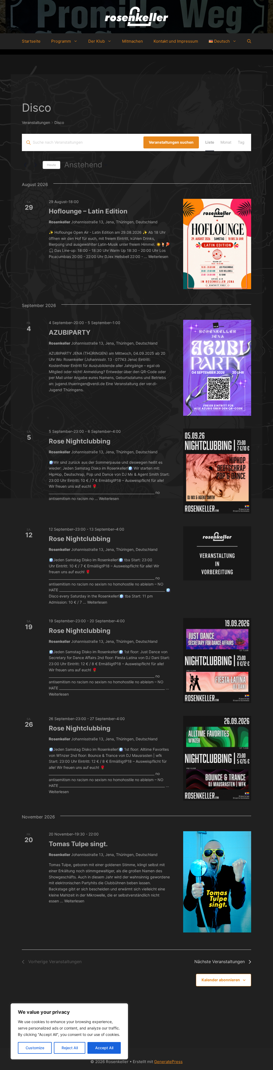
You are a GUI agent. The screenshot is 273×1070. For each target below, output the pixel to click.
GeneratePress (168, 1061)
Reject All (70, 1047)
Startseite (31, 41)
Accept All (104, 1047)
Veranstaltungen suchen (171, 142)
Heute (51, 165)
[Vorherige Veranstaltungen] (25, 165)
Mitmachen (132, 41)
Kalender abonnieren (221, 980)
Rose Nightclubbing (79, 441)
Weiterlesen (158, 256)
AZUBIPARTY (69, 332)
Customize (35, 1047)
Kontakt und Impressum (176, 41)
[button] (249, 41)
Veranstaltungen (36, 122)
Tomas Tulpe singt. (78, 844)
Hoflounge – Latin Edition (88, 211)
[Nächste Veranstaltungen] (35, 165)
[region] (69, 1031)
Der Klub (96, 41)
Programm (61, 41)
